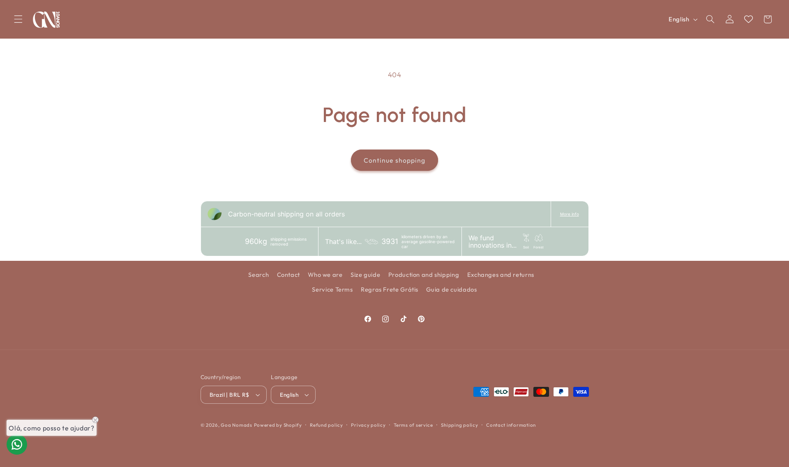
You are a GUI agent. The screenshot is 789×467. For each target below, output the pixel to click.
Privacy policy (368, 425)
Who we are (325, 274)
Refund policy (326, 425)
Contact (288, 274)
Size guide (365, 274)
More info (569, 214)
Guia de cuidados (451, 290)
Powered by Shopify (278, 425)
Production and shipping (423, 274)
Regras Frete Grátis (389, 290)
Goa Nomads (236, 425)
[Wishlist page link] (748, 19)
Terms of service (413, 425)
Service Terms (332, 290)
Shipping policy (459, 425)
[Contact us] (17, 444)
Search (258, 274)
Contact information (511, 425)
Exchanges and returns (500, 274)
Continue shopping (394, 160)
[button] (18, 19)
